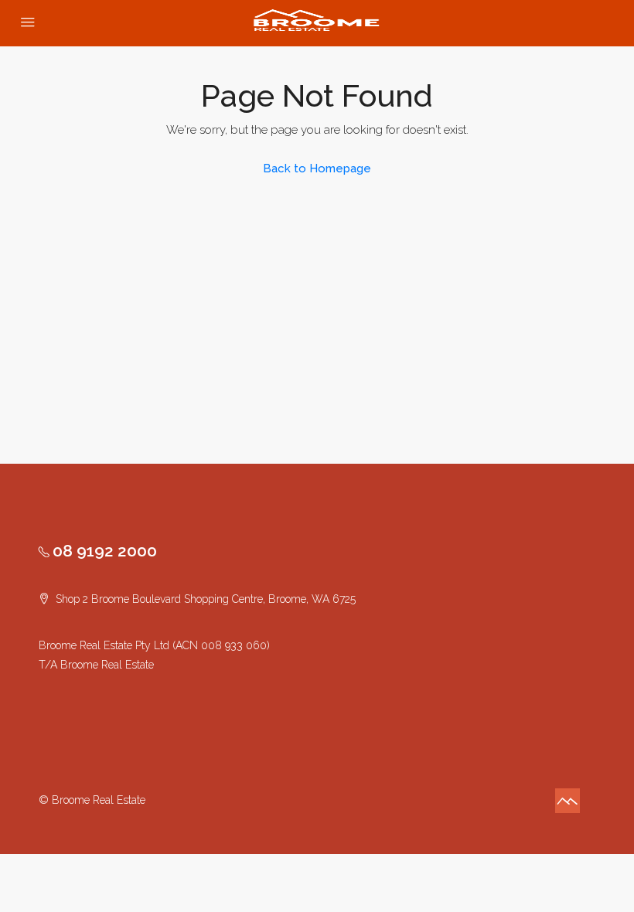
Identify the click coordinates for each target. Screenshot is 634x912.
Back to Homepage (317, 168)
